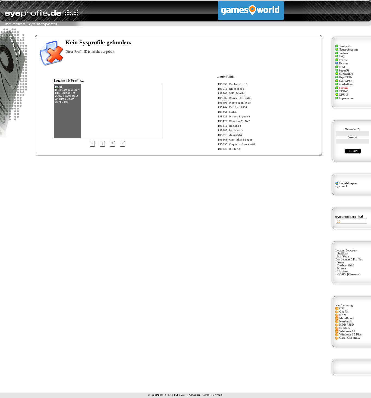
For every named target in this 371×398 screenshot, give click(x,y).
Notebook (345, 321)
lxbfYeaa (343, 256)
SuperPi (344, 70)
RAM (342, 314)
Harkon (342, 271)
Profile (343, 59)
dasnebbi (235, 134)
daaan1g (235, 125)
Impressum (346, 98)
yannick (342, 186)
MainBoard (346, 318)
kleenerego (236, 88)
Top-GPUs (345, 80)
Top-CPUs (345, 77)
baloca (341, 268)
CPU (342, 308)
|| (102, 143)
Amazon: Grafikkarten (206, 394)
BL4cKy (235, 148)
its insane (236, 130)
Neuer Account (348, 49)
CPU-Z (343, 91)
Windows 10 (347, 331)
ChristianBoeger (240, 139)
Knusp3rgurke (239, 116)
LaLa (233, 111)
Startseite (345, 46)
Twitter (343, 63)
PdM (342, 67)
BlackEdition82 (240, 98)
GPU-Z (343, 94)
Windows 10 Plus (350, 334)
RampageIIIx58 (240, 102)
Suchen (343, 53)
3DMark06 (346, 73)
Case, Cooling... (349, 337)
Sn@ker (342, 253)
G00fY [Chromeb (348, 274)
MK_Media (237, 93)
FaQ (342, 56)
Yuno (340, 262)
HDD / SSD (346, 324)
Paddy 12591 (238, 107)
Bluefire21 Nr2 (239, 121)
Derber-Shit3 (238, 84)
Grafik (343, 311)
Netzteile (345, 328)
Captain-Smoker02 (242, 144)
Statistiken (346, 84)
